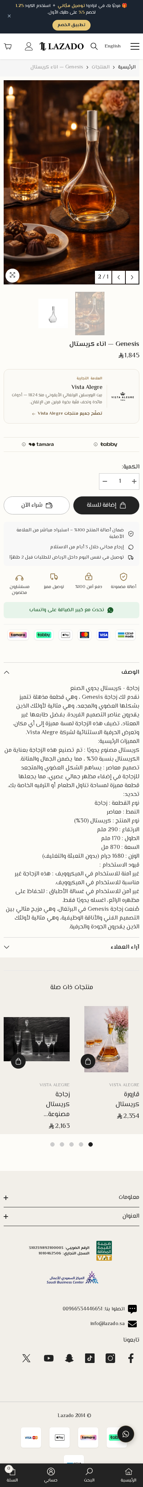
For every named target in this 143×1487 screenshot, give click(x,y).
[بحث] (94, 46)
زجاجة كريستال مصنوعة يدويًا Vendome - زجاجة (53, 1105)
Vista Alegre (124, 1085)
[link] (89, 1475)
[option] (71, 182)
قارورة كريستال (127, 1100)
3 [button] (71, 1144)
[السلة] (8, 46)
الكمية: (130, 467)
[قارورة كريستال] (106, 1039)
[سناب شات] (69, 1358)
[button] (118, 277)
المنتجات (101, 67)
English (112, 46)
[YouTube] (48, 1358)
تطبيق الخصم (71, 25)
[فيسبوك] (130, 1358)
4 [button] (62, 1144)
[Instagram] (110, 1358)
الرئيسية (127, 67)
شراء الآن (32, 505)
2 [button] (81, 1144)
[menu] (135, 46)
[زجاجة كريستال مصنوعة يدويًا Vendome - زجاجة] (37, 1039)
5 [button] (52, 1144)
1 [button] (90, 1144)
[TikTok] (89, 1358)
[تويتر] (26, 1358)
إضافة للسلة (101, 505)
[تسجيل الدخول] (29, 46)
